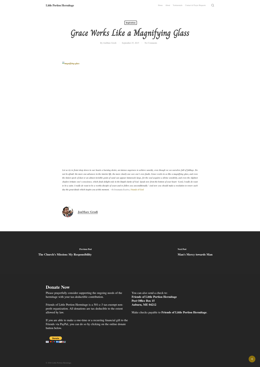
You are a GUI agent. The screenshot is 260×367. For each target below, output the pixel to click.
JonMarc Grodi (109, 42)
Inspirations (131, 22)
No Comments (151, 42)
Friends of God (137, 189)
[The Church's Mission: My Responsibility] (65, 252)
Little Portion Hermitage (60, 5)
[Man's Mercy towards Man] (195, 252)
